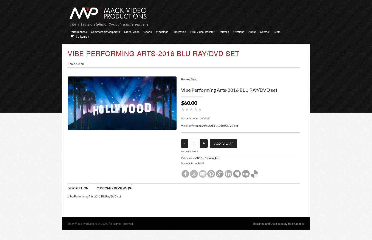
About (252, 32)
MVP (201, 163)
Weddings (162, 32)
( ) (82, 36)
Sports (148, 32)
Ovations (238, 32)
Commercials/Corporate (105, 32)
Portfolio (224, 32)
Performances (78, 32)
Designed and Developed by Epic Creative (278, 224)
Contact (265, 32)
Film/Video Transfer (202, 32)
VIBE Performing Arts (207, 158)
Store (277, 32)
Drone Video (132, 32)
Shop (81, 64)
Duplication (179, 32)
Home (71, 64)
